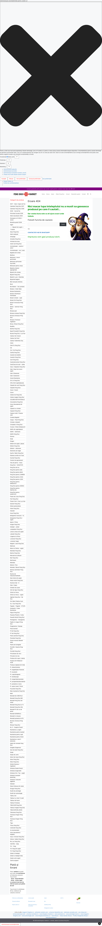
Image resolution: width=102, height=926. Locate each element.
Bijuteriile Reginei (15, 279)
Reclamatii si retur (31, 901)
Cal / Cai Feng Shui (15, 350)
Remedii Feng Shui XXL (16, 707)
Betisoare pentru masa (16, 265)
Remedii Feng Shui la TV (17, 704)
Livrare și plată (31, 898)
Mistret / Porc (14, 565)
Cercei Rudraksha (15, 378)
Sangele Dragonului (15, 747)
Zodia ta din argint (15, 858)
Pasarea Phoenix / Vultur (17, 615)
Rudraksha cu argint (15, 729)
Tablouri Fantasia (15, 803)
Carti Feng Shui (14, 359)
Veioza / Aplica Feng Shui (17, 839)
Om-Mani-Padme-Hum (16, 601)
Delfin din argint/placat (16, 429)
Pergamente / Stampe (16, 626)
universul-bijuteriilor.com (56, 912)
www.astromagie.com (28, 915)
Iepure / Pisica (14, 522)
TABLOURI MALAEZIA (16, 810)
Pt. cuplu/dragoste (15, 674)
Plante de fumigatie (15, 644)
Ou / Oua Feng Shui (15, 603)
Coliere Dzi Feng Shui (16, 394)
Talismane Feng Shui (16, 812)
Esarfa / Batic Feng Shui (16, 453)
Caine (11, 343)
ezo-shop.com (82, 912)
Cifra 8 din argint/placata (17, 383)
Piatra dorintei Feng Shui (17, 635)
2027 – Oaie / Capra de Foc (17, 204)
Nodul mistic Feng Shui (16, 580)
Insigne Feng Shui (15, 524)
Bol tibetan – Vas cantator (17, 286)
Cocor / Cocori (14, 390)
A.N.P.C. (62, 898)
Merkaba (12, 562)
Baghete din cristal (15, 252)
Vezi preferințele (21, 178)
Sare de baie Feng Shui (16, 750)
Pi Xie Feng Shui (14, 631)
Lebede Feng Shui (15, 534)
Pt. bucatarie (13, 672)
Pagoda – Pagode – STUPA (17, 606)
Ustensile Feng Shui (15, 827)
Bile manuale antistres (16, 282)
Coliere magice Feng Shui (17, 397)
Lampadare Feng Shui (16, 529)
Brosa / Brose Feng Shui (16, 324)
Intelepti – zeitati (14, 527)
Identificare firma (47, 904)
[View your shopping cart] (88, 194)
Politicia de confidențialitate (17, 898)
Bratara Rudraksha (15, 291)
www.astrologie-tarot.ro (72, 914)
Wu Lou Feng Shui (15, 841)
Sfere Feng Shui (14, 762)
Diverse (12, 436)
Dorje (11, 439)
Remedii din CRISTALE (16, 696)
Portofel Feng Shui (15, 651)
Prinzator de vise (14, 656)
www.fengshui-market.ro (46, 914)
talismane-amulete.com (70, 912)
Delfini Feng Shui (14, 434)
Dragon (12, 441)
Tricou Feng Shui (14, 825)
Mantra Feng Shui (15, 553)
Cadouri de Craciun (15, 336)
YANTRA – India (14, 844)
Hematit (12, 511)
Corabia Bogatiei (14, 417)
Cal (11, 347)
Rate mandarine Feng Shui (17, 691)
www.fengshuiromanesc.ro (42, 915)
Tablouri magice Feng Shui (17, 807)
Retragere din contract (48, 907)
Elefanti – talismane (15, 448)
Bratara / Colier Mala (16, 289)
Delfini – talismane (15, 431)
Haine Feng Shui (14, 508)
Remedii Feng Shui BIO (16, 698)
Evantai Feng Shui (15, 458)
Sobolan (12, 783)
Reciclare (78, 902)
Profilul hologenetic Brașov (80, 915)
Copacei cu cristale (15, 408)
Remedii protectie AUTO (17, 718)
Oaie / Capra (13, 585)
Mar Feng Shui (14, 558)
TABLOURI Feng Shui (16, 805)
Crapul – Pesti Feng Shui (17, 419)
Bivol (11, 284)
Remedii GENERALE (15, 713)
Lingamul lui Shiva (15, 536)
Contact (84, 194)
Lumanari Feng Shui (15, 538)
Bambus (12, 255)
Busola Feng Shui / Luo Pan (17, 333)
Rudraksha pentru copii (16, 734)
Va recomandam (14, 830)
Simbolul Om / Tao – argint (17, 773)
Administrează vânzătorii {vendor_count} (15, 172)
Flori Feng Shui (14, 499)
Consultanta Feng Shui (16, 402)
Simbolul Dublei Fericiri (16, 768)
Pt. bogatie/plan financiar (17, 669)
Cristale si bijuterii (15, 422)
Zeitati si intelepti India (16, 855)
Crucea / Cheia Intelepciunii (17, 427)
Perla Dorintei (14, 628)
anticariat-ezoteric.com (41, 912)
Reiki (11, 693)
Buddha (12, 326)
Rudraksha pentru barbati (17, 732)
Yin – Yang (13, 846)
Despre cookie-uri (15, 904)
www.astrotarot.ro (60, 914)
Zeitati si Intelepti (15, 853)
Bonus (48, 194)
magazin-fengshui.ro (28, 912)
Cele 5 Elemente (14, 373)
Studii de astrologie (15, 791)
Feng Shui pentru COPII (16, 479)
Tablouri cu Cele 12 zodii (17, 798)
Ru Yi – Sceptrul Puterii (16, 727)
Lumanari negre (14, 541)
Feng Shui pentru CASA (16, 477)
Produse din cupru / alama (17, 658)
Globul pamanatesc (15, 506)
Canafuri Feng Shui (15, 357)
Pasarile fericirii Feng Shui (17, 617)
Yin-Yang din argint (15, 848)
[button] (51, 76)
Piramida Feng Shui (15, 638)
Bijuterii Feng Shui (15, 274)
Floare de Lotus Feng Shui (17, 496)
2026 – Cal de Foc (15, 211)
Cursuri (68, 194)
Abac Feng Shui (14, 232)
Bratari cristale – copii (16, 298)
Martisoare (13, 560)
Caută (63, 224)
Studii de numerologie (16, 793)
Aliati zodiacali (14, 234)
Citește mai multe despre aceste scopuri (15, 174)
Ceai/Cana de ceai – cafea (17, 364)
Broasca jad (13, 311)
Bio (45, 901)
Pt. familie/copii (14, 676)
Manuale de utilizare (15, 555)
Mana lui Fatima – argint (16, 548)
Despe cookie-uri (8, 181)
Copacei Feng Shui (15, 411)
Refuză (11, 178)
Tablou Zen (13, 795)
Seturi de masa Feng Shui (17, 757)
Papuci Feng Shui (15, 612)
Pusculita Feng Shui (15, 688)
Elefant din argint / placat (17, 443)
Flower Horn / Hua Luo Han (17, 501)
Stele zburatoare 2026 (16, 215)
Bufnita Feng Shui (15, 328)
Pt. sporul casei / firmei (16, 686)
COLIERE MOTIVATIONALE (17, 399)
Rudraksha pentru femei (16, 737)
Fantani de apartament (16, 460)
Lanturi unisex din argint (17, 531)
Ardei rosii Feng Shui (16, 243)
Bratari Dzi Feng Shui (16, 300)
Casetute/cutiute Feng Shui (17, 362)
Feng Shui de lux (14, 467)
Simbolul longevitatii (15, 770)
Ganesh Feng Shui (15, 503)
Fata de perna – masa (16, 462)
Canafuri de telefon (15, 355)
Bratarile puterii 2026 (16, 222)
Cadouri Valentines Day (16, 340)
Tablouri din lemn (15, 800)
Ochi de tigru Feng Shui (16, 590)
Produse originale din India (17, 665)
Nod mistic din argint (16, 578)
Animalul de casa (15, 241)
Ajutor (52, 194)
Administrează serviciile (10, 171)
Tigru (11, 823)
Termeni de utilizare (16, 901)
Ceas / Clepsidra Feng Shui (17, 367)
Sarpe (11, 752)
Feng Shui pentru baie (16, 469)
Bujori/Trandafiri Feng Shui (17, 331)
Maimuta (12, 546)
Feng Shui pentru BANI (16, 472)
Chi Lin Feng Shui (15, 380)
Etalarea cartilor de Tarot (17, 455)
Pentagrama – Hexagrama (17, 619)
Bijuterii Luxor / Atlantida (17, 277)
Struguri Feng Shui (15, 788)
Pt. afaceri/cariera (15, 667)
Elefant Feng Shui (15, 446)
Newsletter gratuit (75, 194)
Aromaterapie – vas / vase (17, 250)
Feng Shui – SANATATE (16, 465)
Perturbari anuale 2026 (16, 213)
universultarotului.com (19, 914)
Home (43, 194)
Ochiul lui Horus (14, 592)
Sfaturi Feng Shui (60, 194)
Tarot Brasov (55, 915)
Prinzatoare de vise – (16, 653)
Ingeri (11, 224)
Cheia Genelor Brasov (66, 915)
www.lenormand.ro (51, 917)
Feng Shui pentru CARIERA (17, 474)
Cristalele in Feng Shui (16, 424)
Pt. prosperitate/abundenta (17, 681)
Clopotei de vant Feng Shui (17, 385)
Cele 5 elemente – (15, 375)
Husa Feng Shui (14, 513)
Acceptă (3, 178)
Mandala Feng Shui (15, 550)
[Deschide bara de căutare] (90, 194)
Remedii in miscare (15, 716)
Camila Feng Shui (15, 352)
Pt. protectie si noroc (16, 684)
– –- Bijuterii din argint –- (17, 227)
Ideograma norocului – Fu (17, 515)
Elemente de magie (15, 450)
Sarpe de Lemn (14, 754)
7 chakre (12, 229)
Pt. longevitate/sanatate (16, 679)
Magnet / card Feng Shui (17, 543)
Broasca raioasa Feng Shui (17, 313)
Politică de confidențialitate (11, 183)
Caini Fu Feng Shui (15, 345)
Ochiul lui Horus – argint (16, 594)
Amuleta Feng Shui (15, 239)
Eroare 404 (34, 201)
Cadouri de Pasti (14, 338)
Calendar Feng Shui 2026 (17, 208)
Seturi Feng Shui (14, 759)
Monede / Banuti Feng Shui (17, 567)
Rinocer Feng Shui (15, 725)
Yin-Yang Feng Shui (15, 851)
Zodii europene (14, 860)
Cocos (12, 392)
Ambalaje (12, 236)
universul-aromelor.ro (32, 914)
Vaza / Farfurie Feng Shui (17, 836)
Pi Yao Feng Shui (14, 633)
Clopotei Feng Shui (15, 387)
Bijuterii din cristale (15, 272)
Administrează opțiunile (10, 169)
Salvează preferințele (35, 178)
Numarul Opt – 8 (14, 583)
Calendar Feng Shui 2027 (17, 206)
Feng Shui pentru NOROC (17, 486)
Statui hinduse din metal (17, 786)
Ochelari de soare (15, 587)
